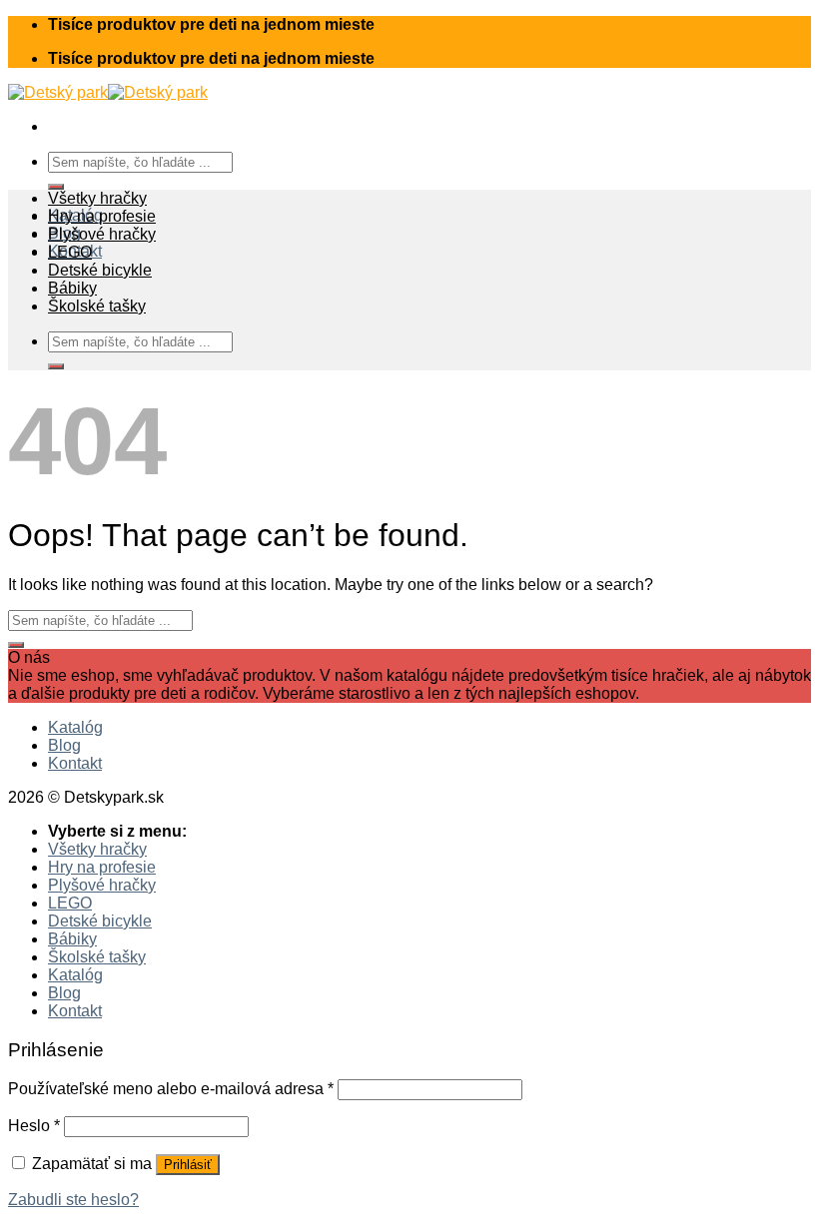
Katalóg (75, 727)
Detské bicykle (100, 270)
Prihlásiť (188, 1164)
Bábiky (72, 288)
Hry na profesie (102, 216)
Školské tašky (97, 306)
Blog (64, 745)
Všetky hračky (97, 198)
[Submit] (56, 187)
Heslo (34, 1125)
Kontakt (75, 763)
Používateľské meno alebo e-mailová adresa (171, 1088)
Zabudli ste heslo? (73, 1199)
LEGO (70, 252)
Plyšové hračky (102, 234)
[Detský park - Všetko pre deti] (108, 92)
